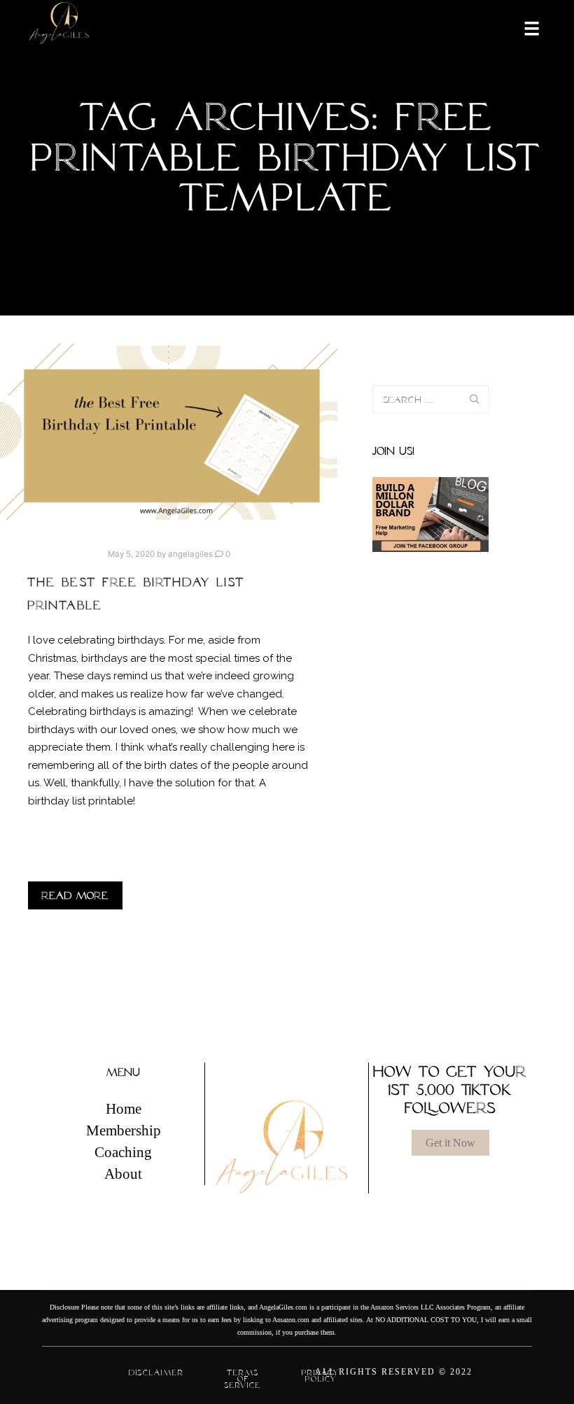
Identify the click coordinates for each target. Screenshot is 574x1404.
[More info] (523, 27)
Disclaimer (156, 1372)
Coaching (123, 1152)
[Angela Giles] (59, 27)
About (123, 1173)
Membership (123, 1130)
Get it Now (450, 1143)
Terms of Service (243, 1379)
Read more (75, 895)
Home (123, 1108)
